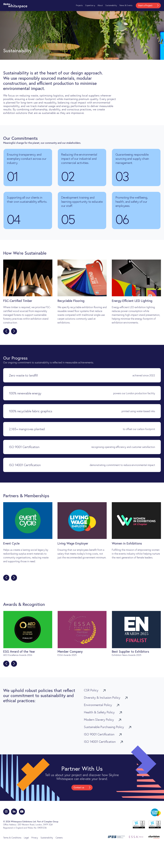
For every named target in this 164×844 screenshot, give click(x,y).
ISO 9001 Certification (99, 734)
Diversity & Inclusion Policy (102, 697)
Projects (79, 5)
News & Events (125, 5)
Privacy (34, 837)
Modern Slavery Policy (99, 719)
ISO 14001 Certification (100, 742)
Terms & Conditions (12, 837)
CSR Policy (91, 690)
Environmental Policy (98, 705)
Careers (59, 837)
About (100, 5)
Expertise (89, 5)
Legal (26, 837)
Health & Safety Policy (99, 712)
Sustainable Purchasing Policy (104, 727)
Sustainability (111, 5)
